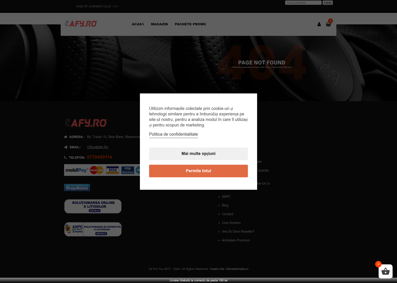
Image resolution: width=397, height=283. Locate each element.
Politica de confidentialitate (173, 134)
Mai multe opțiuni (198, 154)
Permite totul (198, 171)
